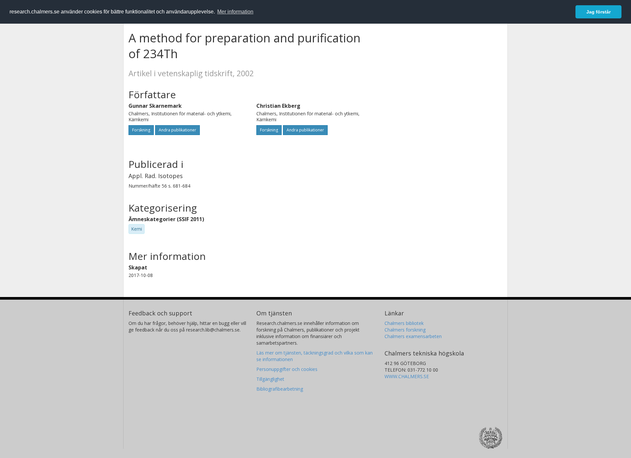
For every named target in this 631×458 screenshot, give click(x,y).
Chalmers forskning (405, 330)
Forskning (141, 130)
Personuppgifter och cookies (286, 369)
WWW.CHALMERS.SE (407, 376)
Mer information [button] (235, 11)
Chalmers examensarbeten (413, 336)
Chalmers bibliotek (404, 323)
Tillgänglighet (270, 379)
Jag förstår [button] (598, 11)
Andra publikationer (177, 130)
